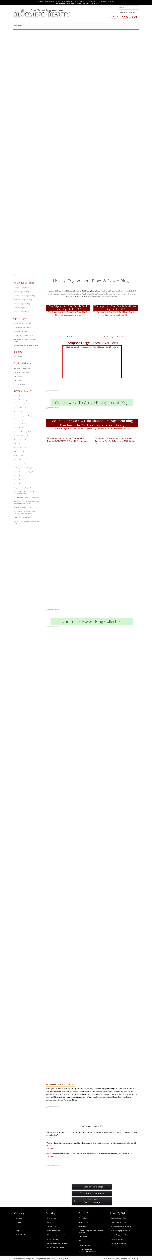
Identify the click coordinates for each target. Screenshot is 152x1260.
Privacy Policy (83, 1218)
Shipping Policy (52, 1226)
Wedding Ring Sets (20, 308)
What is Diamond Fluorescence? (23, 464)
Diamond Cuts (18, 396)
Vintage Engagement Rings (22, 323)
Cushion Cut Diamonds (21, 436)
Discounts (50, 1222)
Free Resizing (18, 380)
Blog (17, 1231)
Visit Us (132, 13)
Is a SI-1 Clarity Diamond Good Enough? (26, 497)
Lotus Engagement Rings (21, 292)
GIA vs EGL (17, 460)
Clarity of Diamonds (20, 408)
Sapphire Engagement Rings (22, 507)
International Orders (54, 1231)
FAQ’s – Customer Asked (55, 1248)
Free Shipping (18, 376)
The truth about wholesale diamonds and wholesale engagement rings (26, 502)
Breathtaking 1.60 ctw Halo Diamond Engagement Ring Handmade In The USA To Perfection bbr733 (92, 423)
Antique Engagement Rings (22, 327)
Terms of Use (83, 1222)
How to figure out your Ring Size (24, 472)
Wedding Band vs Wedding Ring (24, 468)
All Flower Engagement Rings (23, 300)
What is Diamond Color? (21, 404)
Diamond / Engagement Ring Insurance (60, 1235)
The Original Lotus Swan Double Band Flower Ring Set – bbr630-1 (68, 308)
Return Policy (83, 1226)
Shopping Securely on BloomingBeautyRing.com (87, 1250)
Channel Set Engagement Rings (23, 335)
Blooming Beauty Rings (21, 288)
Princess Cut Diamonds (21, 444)
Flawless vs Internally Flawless (23, 432)
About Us (19, 1218)
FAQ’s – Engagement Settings (57, 1243)
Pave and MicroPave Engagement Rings (26, 345)
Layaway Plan (18, 356)
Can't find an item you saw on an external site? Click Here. (76, 4)
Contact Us (123, 13)
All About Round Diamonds (22, 448)
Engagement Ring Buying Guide (24, 488)
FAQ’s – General (52, 1239)
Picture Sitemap (84, 1245)
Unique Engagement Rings (22, 304)
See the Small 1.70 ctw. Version (68, 337)
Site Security (83, 1237)
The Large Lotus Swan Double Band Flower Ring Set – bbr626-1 (115, 308)
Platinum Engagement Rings (22, 416)
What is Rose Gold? (20, 424)
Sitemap (82, 1241)
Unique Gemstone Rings (21, 312)
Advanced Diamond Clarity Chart (24, 412)
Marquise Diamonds (20, 440)
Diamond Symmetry (20, 480)
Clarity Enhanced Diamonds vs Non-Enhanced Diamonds (25, 492)
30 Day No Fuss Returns (21, 372)
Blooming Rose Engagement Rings (24, 296)
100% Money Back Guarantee (23, 368)
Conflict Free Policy (22, 1235)
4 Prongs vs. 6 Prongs (20, 452)
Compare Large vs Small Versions (92, 342)
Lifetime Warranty (19, 384)
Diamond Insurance (20, 476)
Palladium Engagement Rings (23, 420)
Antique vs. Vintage (20, 456)
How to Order (51, 1218)
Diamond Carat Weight (21, 400)
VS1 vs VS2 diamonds (20, 428)
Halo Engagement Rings (21, 331)
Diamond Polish (19, 484)
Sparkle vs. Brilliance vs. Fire (23, 517)
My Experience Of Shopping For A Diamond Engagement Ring (24, 512)
